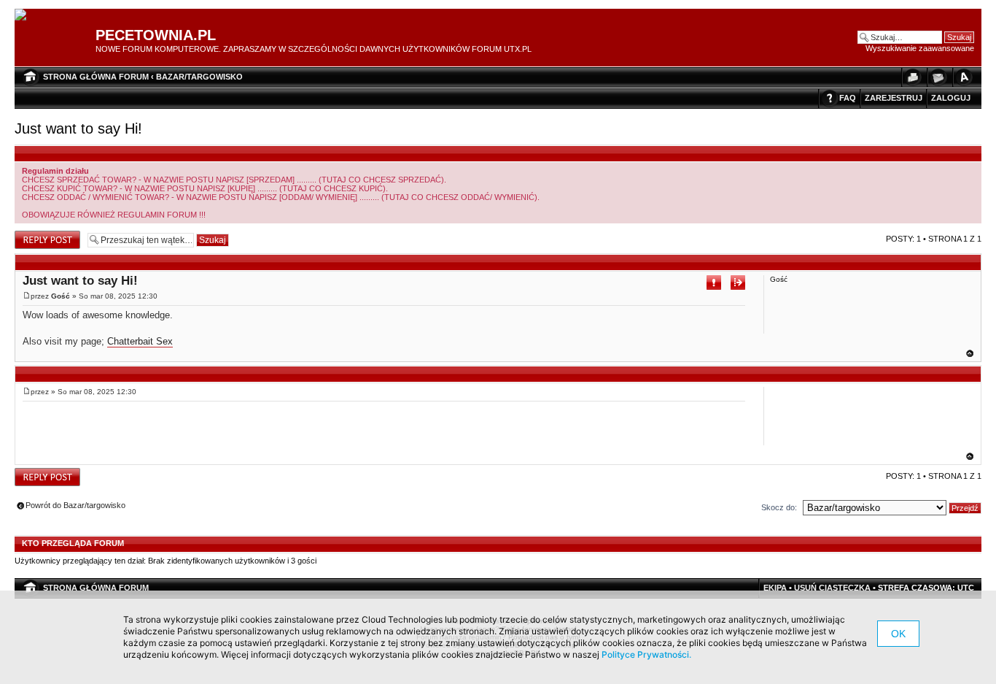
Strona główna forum (96, 76)
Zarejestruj (893, 97)
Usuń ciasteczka (832, 587)
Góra (969, 353)
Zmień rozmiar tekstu (963, 77)
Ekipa (775, 587)
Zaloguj (950, 97)
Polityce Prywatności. (646, 654)
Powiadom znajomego (938, 77)
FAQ (847, 97)
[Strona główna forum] (26, 15)
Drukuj (912, 77)
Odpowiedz (35, 235)
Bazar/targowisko (199, 76)
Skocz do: (779, 507)
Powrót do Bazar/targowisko (75, 505)
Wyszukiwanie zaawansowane (919, 48)
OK (898, 633)
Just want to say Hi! (78, 128)
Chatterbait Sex (140, 341)
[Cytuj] (738, 282)
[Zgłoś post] (714, 282)
